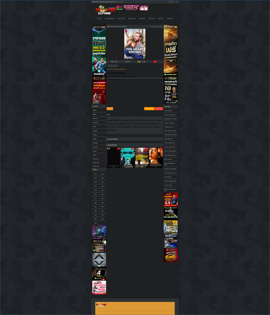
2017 (95, 186)
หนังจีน (94, 126)
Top (171, 304)
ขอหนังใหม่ (170, 19)
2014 (102, 190)
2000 (102, 219)
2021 (95, 178)
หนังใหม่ (95, 151)
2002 (102, 214)
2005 (95, 210)
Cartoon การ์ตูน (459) (169, 123)
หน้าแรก (99, 19)
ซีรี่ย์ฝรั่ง (94, 110)
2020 (102, 178)
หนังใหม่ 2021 (96, 166)
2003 (95, 214)
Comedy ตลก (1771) (169, 127)
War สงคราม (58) (168, 185)
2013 (95, 194)
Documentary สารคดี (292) (170, 134)
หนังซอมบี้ (95, 130)
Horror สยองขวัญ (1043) (169, 155)
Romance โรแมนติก (158, 26)
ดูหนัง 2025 (121, 19)
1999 (95, 223)
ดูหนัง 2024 (131, 19)
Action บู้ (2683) (168, 110)
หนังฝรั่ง (94, 139)
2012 (102, 194)
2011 (95, 198)
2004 (102, 210)
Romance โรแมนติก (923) (170, 168)
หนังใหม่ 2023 (96, 159)
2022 (102, 174)
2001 (95, 219)
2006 (102, 206)
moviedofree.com (119, 1)
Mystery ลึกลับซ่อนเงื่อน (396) (169, 164)
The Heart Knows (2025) (118, 26)
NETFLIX (160, 19)
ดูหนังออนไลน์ (110, 69)
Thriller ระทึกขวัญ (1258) (170, 181)
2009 (95, 202)
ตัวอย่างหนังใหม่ (109, 19)
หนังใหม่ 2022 (96, 162)
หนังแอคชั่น (142, 19)
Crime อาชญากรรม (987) (170, 130)
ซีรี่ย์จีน (94, 114)
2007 (95, 206)
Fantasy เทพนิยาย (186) (169, 147)
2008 (102, 202)
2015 (95, 190)
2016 (102, 186)
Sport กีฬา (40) (167, 177)
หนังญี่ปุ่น (95, 134)
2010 (102, 198)
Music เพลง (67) (168, 159)
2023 (95, 174)
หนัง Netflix (95, 122)
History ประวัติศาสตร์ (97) (170, 151)
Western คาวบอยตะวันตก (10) (170, 189)
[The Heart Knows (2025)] (109, 26)
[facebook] (165, 2)
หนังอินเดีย (95, 143)
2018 (102, 182)
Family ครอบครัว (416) (169, 143)
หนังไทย (94, 155)
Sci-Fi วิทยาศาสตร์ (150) (170, 173)
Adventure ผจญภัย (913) (170, 114)
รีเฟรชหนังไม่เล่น (149, 108)
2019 (95, 182)
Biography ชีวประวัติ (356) (170, 118)
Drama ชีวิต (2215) (168, 138)
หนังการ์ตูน (152, 19)
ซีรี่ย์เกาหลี (95, 118)
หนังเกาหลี (95, 147)
